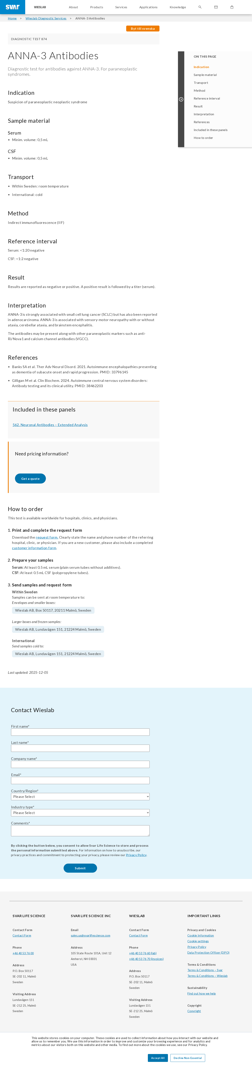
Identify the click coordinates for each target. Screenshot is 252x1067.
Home (12, 18)
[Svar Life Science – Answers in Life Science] (12, 7)
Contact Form (22, 935)
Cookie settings (198, 941)
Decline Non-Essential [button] (188, 1058)
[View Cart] (232, 7)
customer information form (34, 548)
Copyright (194, 1011)
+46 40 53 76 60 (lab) (143, 953)
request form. (47, 537)
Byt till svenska (143, 28)
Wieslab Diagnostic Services (46, 18)
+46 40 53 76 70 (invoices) (146, 959)
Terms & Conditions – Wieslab (207, 975)
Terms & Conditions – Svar (205, 970)
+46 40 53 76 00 (23, 953)
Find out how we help (201, 993)
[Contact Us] (216, 7)
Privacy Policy (136, 855)
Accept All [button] (158, 1058)
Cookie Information (200, 935)
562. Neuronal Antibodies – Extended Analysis (50, 425)
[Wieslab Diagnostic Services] (40, 7)
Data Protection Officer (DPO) (208, 952)
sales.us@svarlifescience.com (90, 935)
